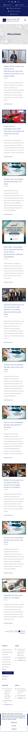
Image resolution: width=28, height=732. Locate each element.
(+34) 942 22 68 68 (8, 701)
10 (21, 631)
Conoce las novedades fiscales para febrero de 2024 (13, 424)
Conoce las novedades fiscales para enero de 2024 (13, 540)
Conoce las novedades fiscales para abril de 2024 (13, 181)
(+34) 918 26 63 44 (21, 657)
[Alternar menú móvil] (25, 20)
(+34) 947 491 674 (21, 695)
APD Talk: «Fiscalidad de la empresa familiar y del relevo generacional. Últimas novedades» (13, 252)
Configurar (14, 729)
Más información (8, 104)
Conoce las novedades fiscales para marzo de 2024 (13, 367)
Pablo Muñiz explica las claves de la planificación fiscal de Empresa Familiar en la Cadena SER (14, 71)
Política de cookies (12, 719)
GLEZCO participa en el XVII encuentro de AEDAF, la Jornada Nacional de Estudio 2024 (14, 309)
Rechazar (14, 725)
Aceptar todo (14, 722)
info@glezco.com (21, 660)
